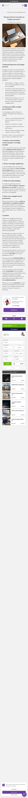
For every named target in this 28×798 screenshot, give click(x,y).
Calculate (7, 363)
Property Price (6, 340)
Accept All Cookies (14, 792)
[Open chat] (24, 794)
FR (25, 5)
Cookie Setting (14, 789)
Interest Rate (16, 351)
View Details (23, 368)
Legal (5, 368)
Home (3, 12)
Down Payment (6, 345)
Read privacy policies (14, 794)
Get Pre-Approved (14, 329)
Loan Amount (6, 351)
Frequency (16, 356)
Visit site (13, 368)
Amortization (6, 356)
